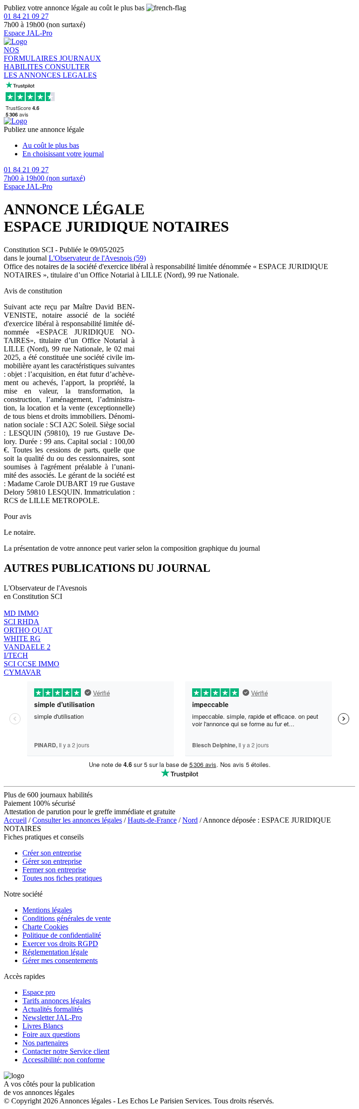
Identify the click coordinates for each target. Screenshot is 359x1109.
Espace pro (38, 992)
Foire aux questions (51, 1034)
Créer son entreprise (51, 853)
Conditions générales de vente (66, 918)
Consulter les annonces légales (77, 820)
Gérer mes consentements (60, 960)
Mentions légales (47, 910)
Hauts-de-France (152, 820)
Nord (190, 820)
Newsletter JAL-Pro (52, 1017)
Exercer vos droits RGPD (60, 944)
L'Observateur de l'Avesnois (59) (97, 258)
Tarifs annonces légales (56, 1001)
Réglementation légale (55, 952)
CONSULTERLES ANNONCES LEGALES (50, 71)
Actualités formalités (52, 1009)
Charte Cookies (45, 927)
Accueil (15, 820)
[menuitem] (188, 145)
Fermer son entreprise (54, 870)
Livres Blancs (42, 1026)
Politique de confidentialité (61, 935)
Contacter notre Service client (65, 1051)
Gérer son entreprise (52, 861)
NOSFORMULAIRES (31, 54)
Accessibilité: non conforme (63, 1060)
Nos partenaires (45, 1043)
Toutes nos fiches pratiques (62, 878)
